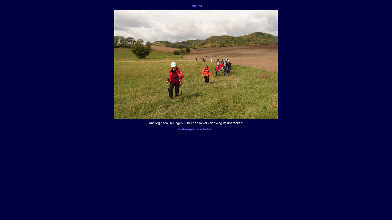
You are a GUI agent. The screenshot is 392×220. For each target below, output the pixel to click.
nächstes (204, 129)
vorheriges (186, 129)
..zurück (196, 6)
